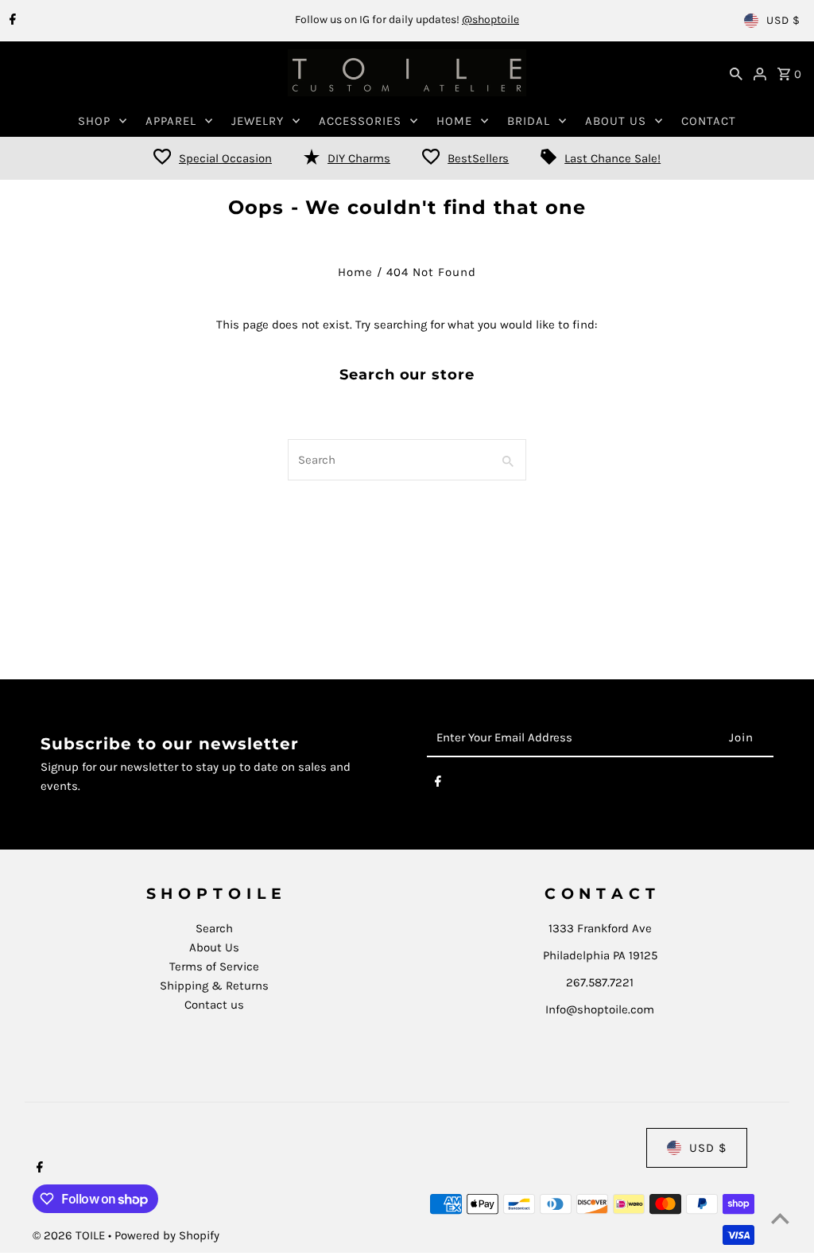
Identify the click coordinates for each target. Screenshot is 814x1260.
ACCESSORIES (360, 121)
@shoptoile (490, 19)
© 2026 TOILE (70, 1235)
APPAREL (170, 121)
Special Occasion (225, 158)
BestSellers (478, 158)
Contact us (214, 1005)
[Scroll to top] (780, 1218)
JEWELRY (257, 121)
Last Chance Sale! (612, 158)
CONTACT (708, 121)
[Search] (736, 73)
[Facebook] (11, 21)
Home (355, 272)
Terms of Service (214, 966)
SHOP (94, 121)
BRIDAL (528, 121)
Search (214, 928)
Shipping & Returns (214, 985)
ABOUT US (615, 121)
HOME (454, 121)
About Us (214, 947)
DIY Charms (359, 158)
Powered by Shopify (166, 1235)
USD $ (783, 20)
